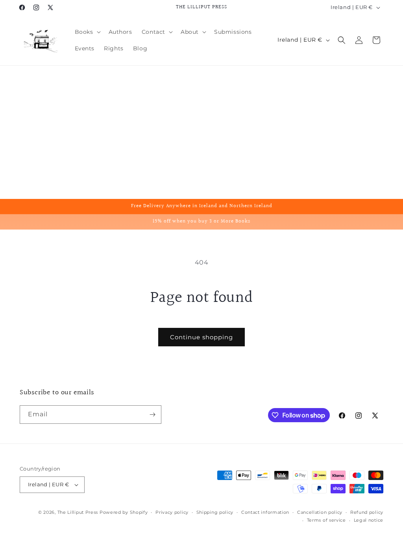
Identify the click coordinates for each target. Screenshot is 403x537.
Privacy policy (172, 512)
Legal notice (368, 520)
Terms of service (326, 520)
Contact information (265, 512)
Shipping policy (215, 512)
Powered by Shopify (124, 512)
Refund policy (366, 512)
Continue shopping (201, 337)
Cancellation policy (319, 512)
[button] (87, 32)
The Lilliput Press (77, 512)
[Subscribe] (152, 414)
